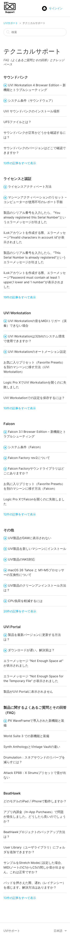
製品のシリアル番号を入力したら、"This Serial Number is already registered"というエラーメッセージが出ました (35, 257)
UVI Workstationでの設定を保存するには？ (34, 398)
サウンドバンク (16, 77)
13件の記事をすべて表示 (20, 163)
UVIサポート (11, 23)
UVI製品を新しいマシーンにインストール (37, 549)
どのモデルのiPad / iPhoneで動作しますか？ (35, 801)
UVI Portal (12, 627)
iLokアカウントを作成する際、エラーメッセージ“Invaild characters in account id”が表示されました (35, 237)
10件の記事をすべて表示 (20, 408)
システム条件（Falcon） (25, 447)
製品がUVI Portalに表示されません (28, 691)
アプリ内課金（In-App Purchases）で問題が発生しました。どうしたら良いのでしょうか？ (35, 816)
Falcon (9, 424)
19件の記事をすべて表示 (20, 297)
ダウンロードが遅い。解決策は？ (31, 650)
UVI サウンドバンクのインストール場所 (32, 111)
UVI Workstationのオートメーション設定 (37, 352)
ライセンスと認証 (18, 179)
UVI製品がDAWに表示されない (29, 538)
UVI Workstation (17, 313)
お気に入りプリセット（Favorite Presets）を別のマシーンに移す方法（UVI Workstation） (34, 367)
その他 (9, 530)
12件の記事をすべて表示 (20, 514)
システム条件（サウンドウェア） (31, 100)
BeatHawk (12, 793)
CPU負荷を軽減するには (25, 601)
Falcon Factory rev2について (29, 458)
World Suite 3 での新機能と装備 (26, 736)
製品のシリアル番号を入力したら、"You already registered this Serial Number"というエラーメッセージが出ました (35, 217)
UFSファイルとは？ (17, 122)
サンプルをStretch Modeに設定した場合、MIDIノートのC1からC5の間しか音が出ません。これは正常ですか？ (34, 867)
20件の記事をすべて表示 (20, 611)
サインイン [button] (56, 8)
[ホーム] (10, 13)
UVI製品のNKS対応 (21, 559)
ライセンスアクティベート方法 (30, 186)
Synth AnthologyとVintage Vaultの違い (32, 747)
